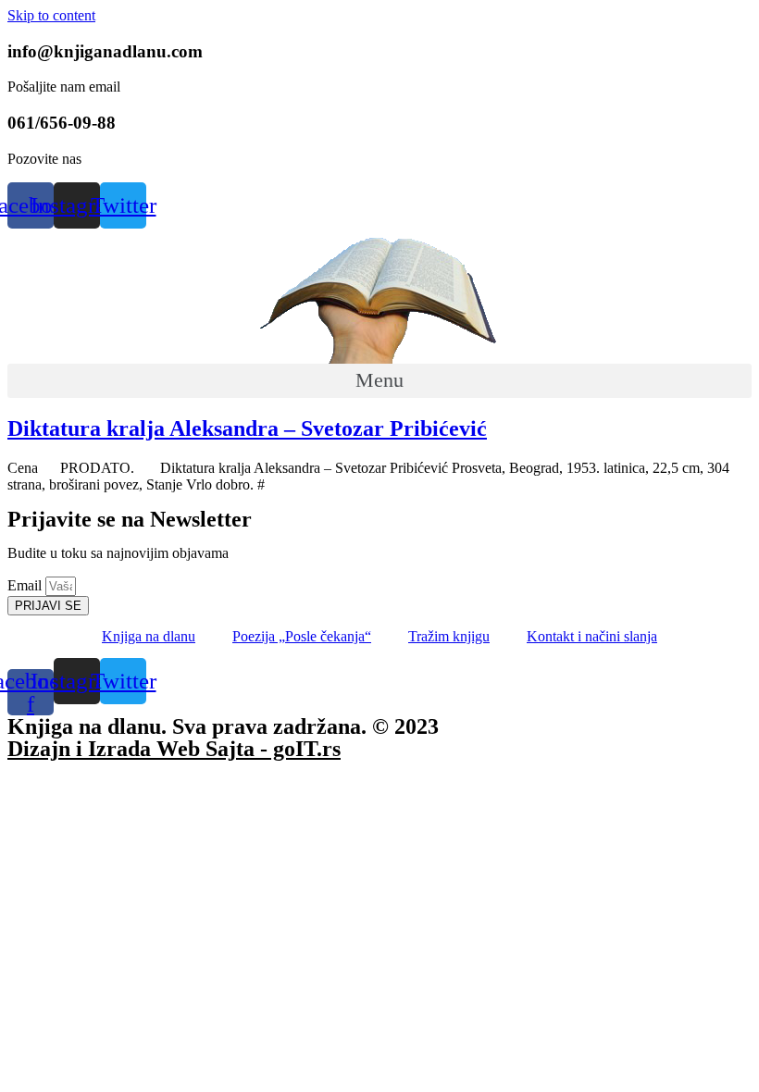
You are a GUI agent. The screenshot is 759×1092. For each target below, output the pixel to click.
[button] (379, 381)
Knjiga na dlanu (148, 636)
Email (26, 585)
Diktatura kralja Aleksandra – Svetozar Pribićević (247, 428)
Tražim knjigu (449, 636)
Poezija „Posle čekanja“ (301, 636)
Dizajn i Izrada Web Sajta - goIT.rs (174, 749)
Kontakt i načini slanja (592, 636)
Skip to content (51, 15)
